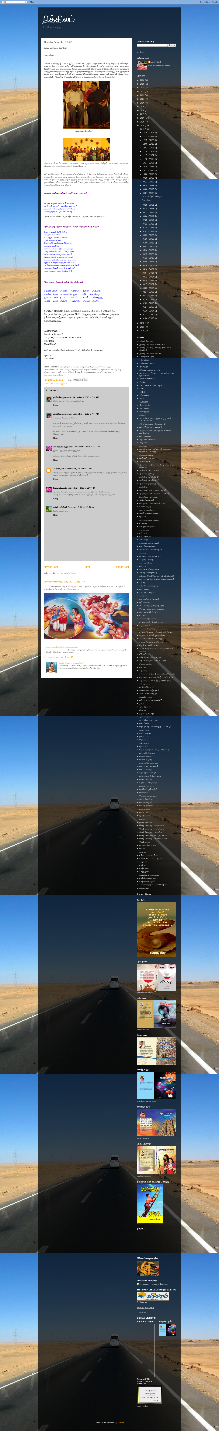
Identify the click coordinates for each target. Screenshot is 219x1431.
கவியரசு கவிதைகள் (147, 592)
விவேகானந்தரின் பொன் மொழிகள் (153, 885)
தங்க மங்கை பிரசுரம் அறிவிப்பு (151, 700)
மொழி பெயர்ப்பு (145, 822)
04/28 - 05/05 (148, 265)
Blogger (121, 1422)
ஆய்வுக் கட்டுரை (146, 455)
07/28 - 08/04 (148, 220)
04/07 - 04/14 (148, 273)
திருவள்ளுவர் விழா (147, 713)
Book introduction (146, 379)
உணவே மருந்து (145, 507)
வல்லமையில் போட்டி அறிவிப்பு (151, 858)
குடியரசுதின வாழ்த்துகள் (149, 599)
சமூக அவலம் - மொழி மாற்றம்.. (151, 622)
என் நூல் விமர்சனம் (147, 526)
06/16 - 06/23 (148, 239)
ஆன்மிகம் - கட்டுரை (147, 458)
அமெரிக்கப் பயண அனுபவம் (150, 427)
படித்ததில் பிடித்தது (147, 753)
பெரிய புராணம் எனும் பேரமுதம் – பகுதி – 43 (64, 581)
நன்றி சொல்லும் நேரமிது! (152, 196)
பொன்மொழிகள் (145, 802)
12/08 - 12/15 (148, 144)
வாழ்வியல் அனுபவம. (59, 384)
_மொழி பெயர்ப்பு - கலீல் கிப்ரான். (152, 344)
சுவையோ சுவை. (146, 697)
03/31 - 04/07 (148, 277)
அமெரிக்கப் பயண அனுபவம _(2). (153, 424)
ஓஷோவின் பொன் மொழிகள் (150, 549)
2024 (142, 88)
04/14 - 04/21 (148, 269)
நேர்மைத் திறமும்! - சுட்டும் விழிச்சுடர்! (154, 750)
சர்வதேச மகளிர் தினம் (148, 645)
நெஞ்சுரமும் (144, 740)
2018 (142, 110)
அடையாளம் (144, 408)
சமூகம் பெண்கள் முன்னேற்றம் (151, 638)
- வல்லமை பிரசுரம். (146, 363)
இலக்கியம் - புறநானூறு (148, 497)
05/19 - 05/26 (148, 254)
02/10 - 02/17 (148, 299)
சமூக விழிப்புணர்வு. (147, 629)
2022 (142, 95)
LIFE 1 (142, 392)
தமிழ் (141, 703)
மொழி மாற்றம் (144, 842)
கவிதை (142, 566)
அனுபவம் (143, 443)
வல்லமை (142, 852)
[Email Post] (69, 379)
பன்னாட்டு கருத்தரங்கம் (149, 763)
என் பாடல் (143, 533)
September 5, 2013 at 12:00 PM (81, 488)
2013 (142, 129)
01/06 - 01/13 (148, 318)
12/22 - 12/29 (148, 136)
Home (87, 566)
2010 (142, 331)
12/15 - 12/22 (148, 140)
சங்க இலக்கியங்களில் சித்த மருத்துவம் (62, 647)
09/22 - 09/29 (148, 182)
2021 (142, 99)
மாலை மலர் (144, 812)
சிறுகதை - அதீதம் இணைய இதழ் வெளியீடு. (157, 674)
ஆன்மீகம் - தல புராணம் (149, 470)
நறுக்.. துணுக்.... (146, 733)
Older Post (122, 566)
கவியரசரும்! (144, 589)
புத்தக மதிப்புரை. (146, 779)
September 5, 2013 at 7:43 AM (86, 447)
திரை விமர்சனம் (145, 717)
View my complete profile (159, 66)
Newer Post (51, 566)
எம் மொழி (143, 523)
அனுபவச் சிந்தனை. (147, 439)
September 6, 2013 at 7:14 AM (81, 507)
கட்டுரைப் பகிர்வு (146, 559)
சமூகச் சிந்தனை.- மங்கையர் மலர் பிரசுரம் (156, 632)
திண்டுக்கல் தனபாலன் (62, 397)
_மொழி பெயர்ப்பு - (146, 341)
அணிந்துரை (144, 412)
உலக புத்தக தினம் (146, 510)
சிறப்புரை (143, 667)
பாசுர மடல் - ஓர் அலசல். (149, 766)
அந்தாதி (142, 415)
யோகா (142, 848)
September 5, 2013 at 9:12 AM (78, 469)
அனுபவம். (143, 446)
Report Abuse (144, 894)
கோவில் (142, 615)
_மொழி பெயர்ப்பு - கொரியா (150, 353)
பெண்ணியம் (144, 792)
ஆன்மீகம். (143, 487)
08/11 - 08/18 (148, 212)
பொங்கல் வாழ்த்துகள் (148, 796)
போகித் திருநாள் (146, 806)
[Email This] (74, 379)
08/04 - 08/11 (148, 216)
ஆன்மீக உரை (144, 461)
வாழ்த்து (142, 865)
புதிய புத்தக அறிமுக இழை (150, 776)
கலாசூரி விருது (145, 563)
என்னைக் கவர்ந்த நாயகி (149, 543)
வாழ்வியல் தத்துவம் (147, 881)
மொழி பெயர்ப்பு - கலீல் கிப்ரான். (152, 825)
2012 (142, 323)
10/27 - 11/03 (148, 163)
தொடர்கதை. (144, 723)
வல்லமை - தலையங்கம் (148, 855)
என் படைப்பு (144, 530)
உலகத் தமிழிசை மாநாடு (148, 513)
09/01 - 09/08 (148, 193)
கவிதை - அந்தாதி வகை (149, 569)
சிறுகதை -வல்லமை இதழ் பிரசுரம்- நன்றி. (155, 680)
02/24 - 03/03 (148, 292)
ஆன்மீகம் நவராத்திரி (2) (149, 477)
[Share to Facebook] (83, 379)
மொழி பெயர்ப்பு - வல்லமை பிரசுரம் (153, 839)
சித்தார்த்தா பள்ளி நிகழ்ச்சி (150, 657)
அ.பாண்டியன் (58, 469)
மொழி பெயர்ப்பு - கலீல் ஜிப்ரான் (151, 829)
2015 (142, 122)
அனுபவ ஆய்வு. (145, 436)
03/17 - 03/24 (148, 284)
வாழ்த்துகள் (144, 868)
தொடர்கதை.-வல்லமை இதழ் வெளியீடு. (155, 726)
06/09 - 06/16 (148, 243)
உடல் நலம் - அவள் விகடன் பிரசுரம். (153, 503)
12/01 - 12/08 (148, 148)
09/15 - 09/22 (148, 185)
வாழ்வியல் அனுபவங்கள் (149, 875)
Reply (55, 405)
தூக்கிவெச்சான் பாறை (148, 720)
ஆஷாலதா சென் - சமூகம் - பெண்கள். (154, 493)
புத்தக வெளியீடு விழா (148, 783)
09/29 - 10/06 (148, 178)
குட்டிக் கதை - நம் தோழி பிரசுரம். (152, 606)
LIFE (141, 389)
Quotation (143, 402)
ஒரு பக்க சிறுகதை (147, 546)
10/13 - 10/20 (148, 170)
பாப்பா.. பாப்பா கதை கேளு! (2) (60, 657)
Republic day (145, 405)
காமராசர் (143, 596)
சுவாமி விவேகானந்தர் (148, 694)
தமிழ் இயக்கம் (145, 707)
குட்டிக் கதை (144, 602)
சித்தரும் (142, 654)
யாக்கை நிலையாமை (147, 845)
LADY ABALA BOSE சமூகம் (151, 385)
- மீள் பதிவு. (144, 360)
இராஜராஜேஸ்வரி (60, 488)
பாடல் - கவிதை (145, 769)
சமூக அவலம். (145, 625)
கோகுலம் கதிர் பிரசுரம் (148, 612)
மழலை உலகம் (144, 809)
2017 (142, 114)
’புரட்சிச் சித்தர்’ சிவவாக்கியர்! (71, 663)
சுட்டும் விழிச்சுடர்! (146, 687)
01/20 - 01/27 (148, 311)
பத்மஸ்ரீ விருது (145, 756)
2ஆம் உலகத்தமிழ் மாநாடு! (149, 370)
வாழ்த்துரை (144, 872)
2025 (142, 84)
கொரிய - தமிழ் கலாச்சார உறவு (151, 609)
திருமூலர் (143, 710)
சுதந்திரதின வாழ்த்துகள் (149, 690)
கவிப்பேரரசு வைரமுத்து (148, 586)
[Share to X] (80, 379)
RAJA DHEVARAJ (144, 1382)
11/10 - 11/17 (148, 159)
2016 (142, 118)
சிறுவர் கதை (144, 684)
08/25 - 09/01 (148, 205)
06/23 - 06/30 (148, 235)
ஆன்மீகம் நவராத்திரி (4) (149, 484)
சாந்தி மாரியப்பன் (60, 507)
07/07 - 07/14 (148, 231)
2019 (142, 106)
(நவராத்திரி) (144, 367)
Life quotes (144, 395)
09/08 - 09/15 (148, 189)
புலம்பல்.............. (146, 786)
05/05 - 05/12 (148, 261)
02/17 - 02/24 (148, 295)
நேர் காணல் (144, 743)
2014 (142, 125)
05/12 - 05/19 (148, 258)
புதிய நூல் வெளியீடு (147, 773)
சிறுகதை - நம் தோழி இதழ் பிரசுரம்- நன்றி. (156, 677)
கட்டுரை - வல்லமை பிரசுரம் (150, 556)
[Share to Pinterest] (85, 379)
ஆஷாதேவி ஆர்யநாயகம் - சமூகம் (152, 490)
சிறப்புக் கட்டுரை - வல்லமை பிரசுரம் (153, 661)
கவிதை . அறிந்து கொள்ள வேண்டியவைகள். (157, 579)
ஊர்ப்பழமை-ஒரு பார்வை (149, 520)
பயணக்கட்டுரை (145, 759)
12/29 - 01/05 (148, 132)
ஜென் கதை (144, 888)
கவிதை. (142, 582)
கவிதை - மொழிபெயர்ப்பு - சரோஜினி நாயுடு (156, 576)
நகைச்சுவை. (144, 730)
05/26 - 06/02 (148, 250)
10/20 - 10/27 (148, 166)
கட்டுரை (142, 553)
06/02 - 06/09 (148, 246)
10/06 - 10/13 (148, 174)
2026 (142, 80)
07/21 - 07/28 (148, 224)
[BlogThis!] (77, 379)
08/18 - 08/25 (148, 209)
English (142, 382)
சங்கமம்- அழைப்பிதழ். (148, 619)
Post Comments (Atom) (66, 573)
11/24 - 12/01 (148, 151)
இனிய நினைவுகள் (146, 500)
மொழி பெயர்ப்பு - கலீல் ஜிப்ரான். (152, 832)
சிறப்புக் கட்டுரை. (146, 664)
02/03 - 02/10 (148, 303)
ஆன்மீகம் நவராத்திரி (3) (149, 480)
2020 (142, 103)
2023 (142, 91)
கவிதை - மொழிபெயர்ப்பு (149, 573)
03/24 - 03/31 (148, 280)
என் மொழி (143, 540)
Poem (142, 398)
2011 (142, 327)
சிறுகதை (143, 670)
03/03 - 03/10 (148, 288)
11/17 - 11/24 (148, 155)
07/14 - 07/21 (148, 227)
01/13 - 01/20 (148, 314)
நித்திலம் (58, 19)
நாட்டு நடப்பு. (144, 736)
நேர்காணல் (143, 746)
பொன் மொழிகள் (146, 799)
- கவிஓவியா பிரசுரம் (147, 357)
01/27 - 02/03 (148, 307)
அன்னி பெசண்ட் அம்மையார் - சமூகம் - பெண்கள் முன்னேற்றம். (155, 450)
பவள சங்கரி (156, 62)
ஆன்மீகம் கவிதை (146, 474)
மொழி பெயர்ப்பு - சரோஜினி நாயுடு (153, 835)
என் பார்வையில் (145, 536)
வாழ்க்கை (143, 862)
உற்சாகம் (142, 516)
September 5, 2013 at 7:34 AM (86, 397)
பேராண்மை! (147, 200)
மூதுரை (142, 819)
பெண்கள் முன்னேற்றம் (148, 789)
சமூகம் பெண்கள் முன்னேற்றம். (151, 642)
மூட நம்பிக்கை (145, 815)
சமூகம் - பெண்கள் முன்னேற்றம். (152, 635)
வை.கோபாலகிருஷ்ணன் (63, 447)
